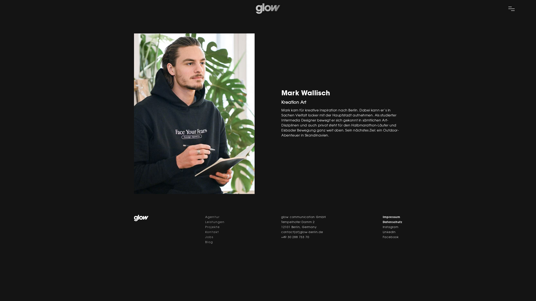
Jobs (209, 237)
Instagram (390, 227)
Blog (209, 242)
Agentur (212, 217)
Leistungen (215, 222)
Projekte (212, 227)
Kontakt (212, 232)
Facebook (391, 237)
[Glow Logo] (268, 13)
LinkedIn (389, 232)
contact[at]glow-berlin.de (302, 232)
